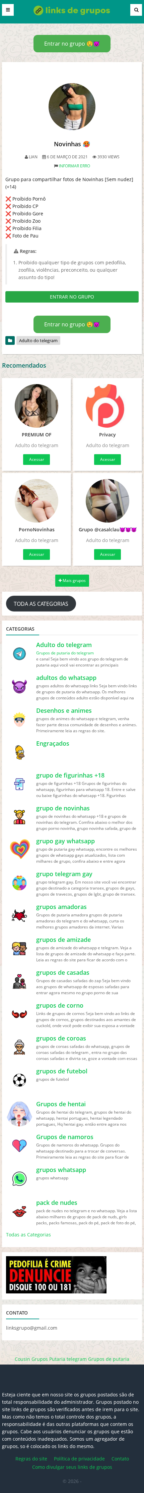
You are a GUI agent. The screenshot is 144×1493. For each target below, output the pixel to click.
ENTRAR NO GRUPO (72, 297)
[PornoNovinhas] (36, 501)
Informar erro (74, 166)
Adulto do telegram (38, 340)
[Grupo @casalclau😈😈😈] (107, 501)
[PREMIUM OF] (36, 406)
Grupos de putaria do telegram (65, 653)
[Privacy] (107, 406)
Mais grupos (74, 580)
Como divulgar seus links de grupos (72, 1467)
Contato (120, 1458)
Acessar (36, 459)
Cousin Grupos (31, 1359)
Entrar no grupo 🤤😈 (72, 43)
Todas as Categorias (28, 1234)
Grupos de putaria (108, 1359)
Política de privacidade (79, 1458)
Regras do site (31, 1458)
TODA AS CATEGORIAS (41, 603)
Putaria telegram (68, 1359)
